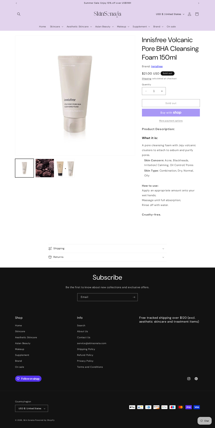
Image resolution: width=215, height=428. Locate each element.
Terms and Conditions (90, 366)
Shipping (146, 78)
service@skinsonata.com (91, 343)
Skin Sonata (29, 420)
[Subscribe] (134, 297)
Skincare (20, 331)
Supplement (22, 355)
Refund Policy (85, 355)
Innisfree (157, 66)
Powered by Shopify (45, 420)
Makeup (19, 349)
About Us (82, 331)
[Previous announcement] (16, 3)
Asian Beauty (22, 343)
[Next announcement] (198, 3)
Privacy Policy (85, 361)
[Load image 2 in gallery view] (44, 168)
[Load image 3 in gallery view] (65, 168)
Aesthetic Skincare (26, 337)
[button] (19, 14)
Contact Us (83, 337)
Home (18, 325)
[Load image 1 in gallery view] (24, 168)
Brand (18, 361)
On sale (19, 366)
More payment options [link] (171, 120)
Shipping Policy (86, 349)
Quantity (146, 84)
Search (81, 325)
